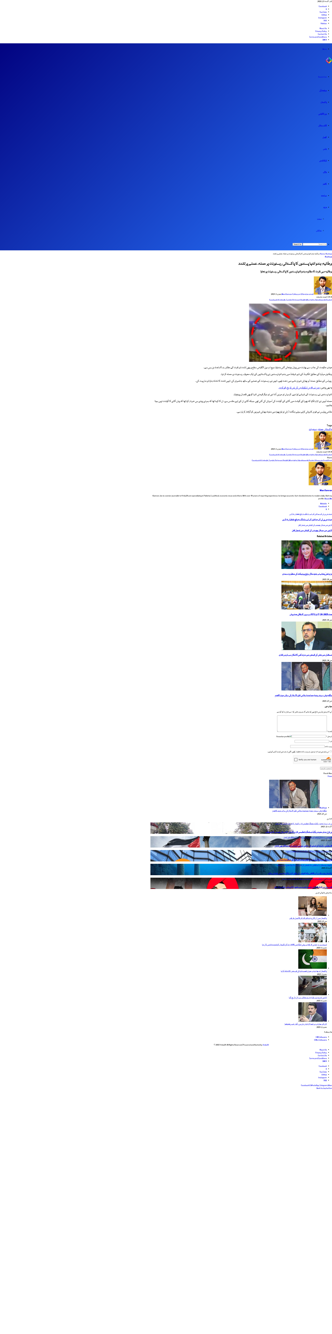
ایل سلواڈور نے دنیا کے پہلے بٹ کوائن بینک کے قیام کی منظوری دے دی (305, 859)
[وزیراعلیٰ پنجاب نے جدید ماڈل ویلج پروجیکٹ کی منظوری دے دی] (306, 568)
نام (330, 741)
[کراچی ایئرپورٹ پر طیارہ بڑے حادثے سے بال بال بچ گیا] (312, 994)
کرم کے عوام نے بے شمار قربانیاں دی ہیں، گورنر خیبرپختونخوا (306, 1024)
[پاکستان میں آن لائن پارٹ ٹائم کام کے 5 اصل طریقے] (312, 915)
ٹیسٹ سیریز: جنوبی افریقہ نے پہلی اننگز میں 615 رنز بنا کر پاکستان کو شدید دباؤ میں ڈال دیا (294, 944)
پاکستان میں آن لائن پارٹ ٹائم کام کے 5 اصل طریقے (308, 918)
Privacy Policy (321, 31)
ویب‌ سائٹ (328, 746)
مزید (325, 207)
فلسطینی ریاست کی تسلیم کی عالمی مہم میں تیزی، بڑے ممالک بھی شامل (303, 846)
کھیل (325, 137)
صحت (319, 219)
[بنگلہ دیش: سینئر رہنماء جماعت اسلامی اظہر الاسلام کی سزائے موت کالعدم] (306, 690)
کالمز (325, 184)
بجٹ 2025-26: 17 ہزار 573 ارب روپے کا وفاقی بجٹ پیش (311, 614)
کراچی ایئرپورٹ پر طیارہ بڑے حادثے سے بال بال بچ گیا (308, 997)
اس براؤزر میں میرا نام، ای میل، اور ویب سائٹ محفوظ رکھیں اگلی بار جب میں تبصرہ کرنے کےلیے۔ (298, 751)
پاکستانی (328, 429)
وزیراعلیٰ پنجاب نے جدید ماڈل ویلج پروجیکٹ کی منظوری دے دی (307, 574)
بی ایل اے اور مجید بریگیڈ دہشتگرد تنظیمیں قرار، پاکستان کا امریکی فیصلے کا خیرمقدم (299, 832)
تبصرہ (329, 731)
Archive (329, 253)
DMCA (325, 39)
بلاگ (325, 172)
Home (322, 253)
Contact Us (322, 34)
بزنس (325, 149)
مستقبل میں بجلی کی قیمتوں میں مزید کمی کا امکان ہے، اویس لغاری (305, 655)
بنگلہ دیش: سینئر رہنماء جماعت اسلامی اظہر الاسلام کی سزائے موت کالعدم (303, 695)
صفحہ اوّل (323, 90)
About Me (328, 498)
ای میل (329, 736)
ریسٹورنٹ (313, 429)
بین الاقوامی (322, 114)
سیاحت (324, 195)
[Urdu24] (329, 63)
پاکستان (324, 102)
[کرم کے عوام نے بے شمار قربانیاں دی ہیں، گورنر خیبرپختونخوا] (312, 1021)
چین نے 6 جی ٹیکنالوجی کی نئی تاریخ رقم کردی (299, 388)
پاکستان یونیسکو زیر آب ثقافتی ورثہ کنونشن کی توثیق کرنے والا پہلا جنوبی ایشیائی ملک (300, 873)
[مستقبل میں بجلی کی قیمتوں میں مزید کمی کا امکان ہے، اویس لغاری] (306, 649)
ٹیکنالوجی (323, 160)
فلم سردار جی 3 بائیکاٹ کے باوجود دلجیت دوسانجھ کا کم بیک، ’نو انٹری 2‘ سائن (303, 887)
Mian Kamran (287, 294)
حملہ (320, 429)
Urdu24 (266, 1044)
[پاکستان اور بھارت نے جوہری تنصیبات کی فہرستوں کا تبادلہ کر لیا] (312, 968)
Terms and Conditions (318, 37)
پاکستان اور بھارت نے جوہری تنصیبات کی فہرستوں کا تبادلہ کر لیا (304, 971)
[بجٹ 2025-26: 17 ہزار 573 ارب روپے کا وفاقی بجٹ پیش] (306, 609)
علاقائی (319, 230)
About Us (323, 28)
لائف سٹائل (322, 125)
